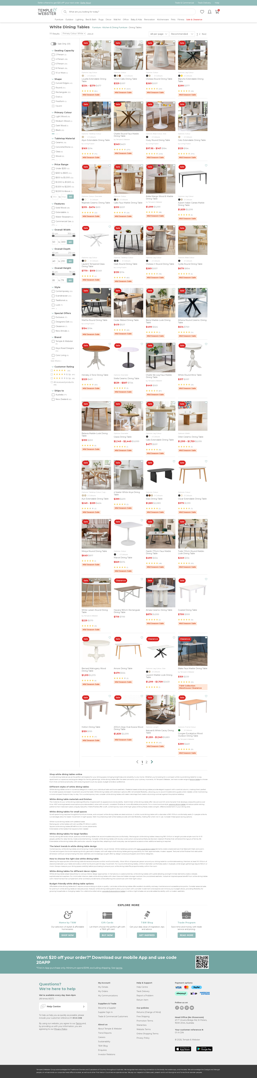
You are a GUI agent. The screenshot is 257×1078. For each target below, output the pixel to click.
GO (70, 197)
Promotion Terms (145, 1021)
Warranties (141, 1025)
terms (119, 968)
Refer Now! (85, 3)
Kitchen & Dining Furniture (114, 27)
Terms (79, 1023)
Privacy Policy (60, 1029)
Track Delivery (204, 3)
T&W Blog (103, 1046)
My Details (103, 987)
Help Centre (142, 987)
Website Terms (144, 1029)
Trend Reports (105, 1033)
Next (204, 34)
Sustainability (104, 1041)
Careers (101, 1037)
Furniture (96, 27)
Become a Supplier (107, 1008)
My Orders (103, 991)
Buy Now (107, 935)
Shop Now (67, 935)
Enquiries (102, 1050)
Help (217, 3)
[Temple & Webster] (47, 12)
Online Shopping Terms (147, 1033)
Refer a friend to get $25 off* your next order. (64, 3)
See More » (56, 361)
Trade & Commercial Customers (113, 1016)
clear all (90, 34)
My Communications (108, 995)
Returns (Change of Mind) (149, 1012)
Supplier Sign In (105, 1012)
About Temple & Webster (110, 1028)
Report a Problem (145, 995)
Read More (186, 935)
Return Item (142, 1000)
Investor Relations (106, 1054)
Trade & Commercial (184, 3)
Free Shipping (143, 1016)
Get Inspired (147, 935)
